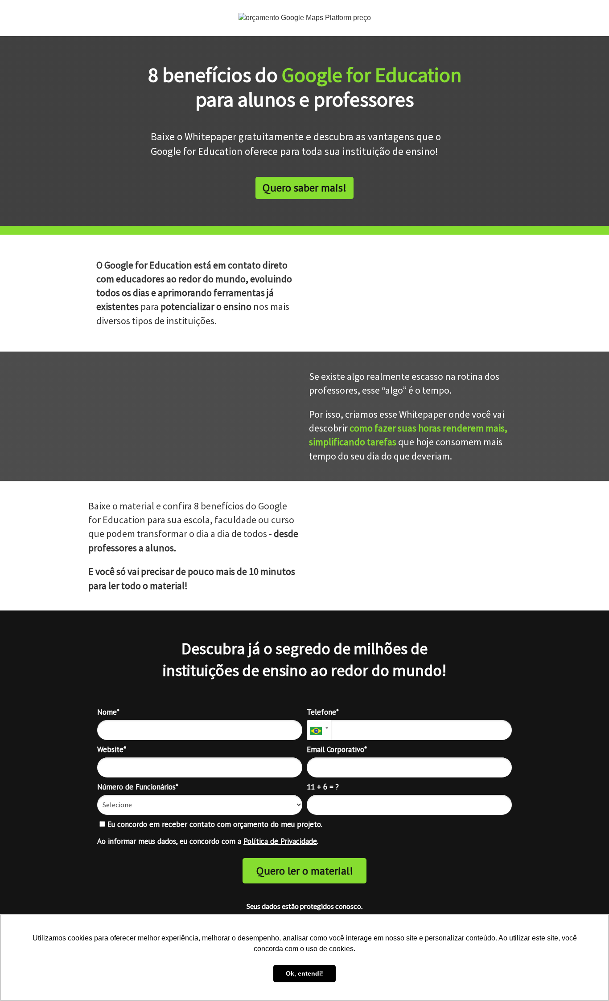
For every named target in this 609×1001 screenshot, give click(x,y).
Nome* (108, 712)
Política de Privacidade (280, 841)
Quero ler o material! (304, 871)
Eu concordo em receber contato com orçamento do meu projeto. (213, 824)
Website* (111, 749)
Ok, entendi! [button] (304, 973)
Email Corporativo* (337, 749)
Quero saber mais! (304, 188)
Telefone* (323, 712)
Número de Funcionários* (137, 787)
